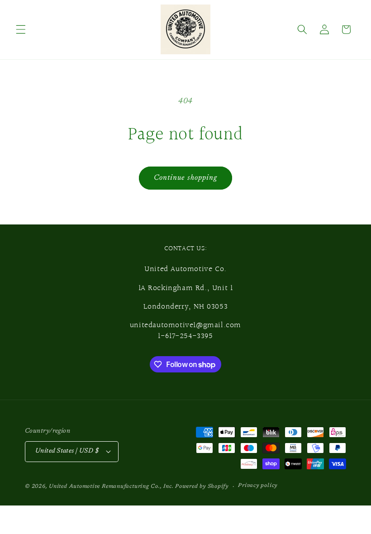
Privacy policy (257, 485)
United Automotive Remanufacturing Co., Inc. (111, 486)
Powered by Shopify (201, 486)
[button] (21, 29)
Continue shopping (186, 177)
